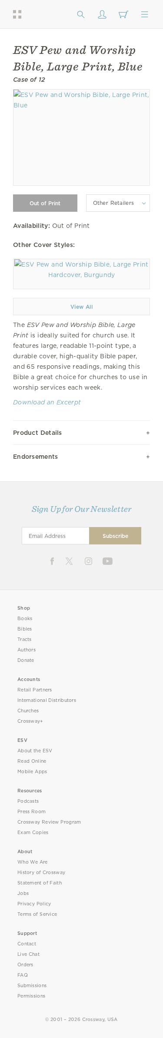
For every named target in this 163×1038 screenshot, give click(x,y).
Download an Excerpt (47, 402)
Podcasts (28, 801)
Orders (25, 965)
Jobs (23, 893)
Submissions (32, 985)
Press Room (31, 811)
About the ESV (35, 751)
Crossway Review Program (49, 822)
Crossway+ (30, 721)
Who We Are (32, 862)
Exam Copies (33, 832)
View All (81, 307)
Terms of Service (37, 914)
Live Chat (28, 954)
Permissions (31, 996)
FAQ (22, 975)
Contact (26, 944)
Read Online (32, 761)
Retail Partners (34, 690)
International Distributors (46, 700)
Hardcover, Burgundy (81, 274)
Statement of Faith (39, 883)
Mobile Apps (32, 771)
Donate (25, 660)
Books (25, 618)
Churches (28, 711)
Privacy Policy (34, 904)
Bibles (24, 629)
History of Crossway (41, 872)
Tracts (24, 639)
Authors (26, 650)
